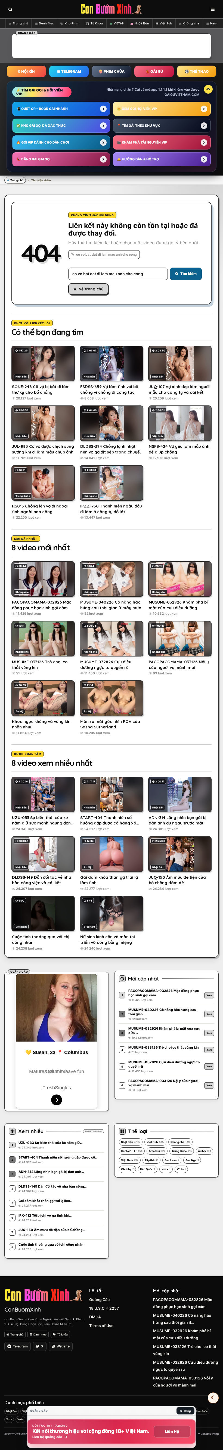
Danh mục (40, 1334)
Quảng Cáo (99, 1299)
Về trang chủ (91, 289)
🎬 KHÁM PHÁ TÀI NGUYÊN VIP (142, 142)
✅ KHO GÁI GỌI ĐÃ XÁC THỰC (41, 125)
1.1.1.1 (162, 89)
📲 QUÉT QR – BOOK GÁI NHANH (42, 109)
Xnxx (166, 1169)
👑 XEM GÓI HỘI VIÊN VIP (137, 109)
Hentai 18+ (132, 1151)
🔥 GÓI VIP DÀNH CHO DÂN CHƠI (42, 142)
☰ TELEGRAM (69, 71)
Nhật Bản (142, 23)
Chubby (127, 1169)
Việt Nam (129, 1160)
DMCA (95, 1317)
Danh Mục (46, 23)
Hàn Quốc (147, 1169)
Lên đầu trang (209, 1433)
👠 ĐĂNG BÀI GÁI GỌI (33, 159)
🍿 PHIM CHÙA (111, 71)
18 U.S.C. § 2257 (104, 1308)
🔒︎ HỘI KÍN (26, 71)
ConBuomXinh (22, 1309)
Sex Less (172, 1160)
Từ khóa (62, 1334)
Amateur (157, 1151)
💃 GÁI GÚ (154, 71)
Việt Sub (166, 23)
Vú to (181, 1169)
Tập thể (151, 1160)
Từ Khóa (97, 23)
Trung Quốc (182, 1151)
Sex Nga (192, 1160)
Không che (191, 23)
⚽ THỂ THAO (197, 71)
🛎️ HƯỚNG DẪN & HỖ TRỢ (138, 159)
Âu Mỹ (204, 1151)
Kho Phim (72, 23)
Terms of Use (101, 1325)
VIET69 (119, 23)
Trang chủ (20, 23)
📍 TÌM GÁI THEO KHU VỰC (138, 125)
